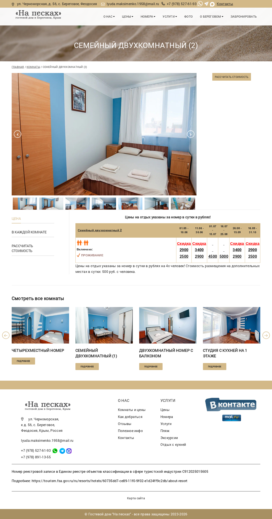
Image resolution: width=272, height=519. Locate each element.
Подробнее (23, 361)
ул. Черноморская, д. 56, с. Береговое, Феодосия (57, 3)
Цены (127, 16)
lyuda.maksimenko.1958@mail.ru (133, 3)
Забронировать (244, 16)
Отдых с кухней (173, 444)
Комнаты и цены (132, 409)
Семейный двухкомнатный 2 (100, 230)
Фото (188, 16)
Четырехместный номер (38, 350)
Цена (16, 218)
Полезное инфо (130, 430)
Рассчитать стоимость (231, 77)
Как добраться (130, 416)
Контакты (225, 3)
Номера (147, 16)
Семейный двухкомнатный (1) (96, 353)
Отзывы (124, 423)
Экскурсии (169, 437)
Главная (18, 67)
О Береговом (211, 16)
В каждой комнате (29, 232)
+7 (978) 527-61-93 (182, 3)
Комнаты (33, 67)
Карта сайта (136, 498)
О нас (108, 16)
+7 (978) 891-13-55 (36, 457)
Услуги (169, 16)
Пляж (164, 430)
